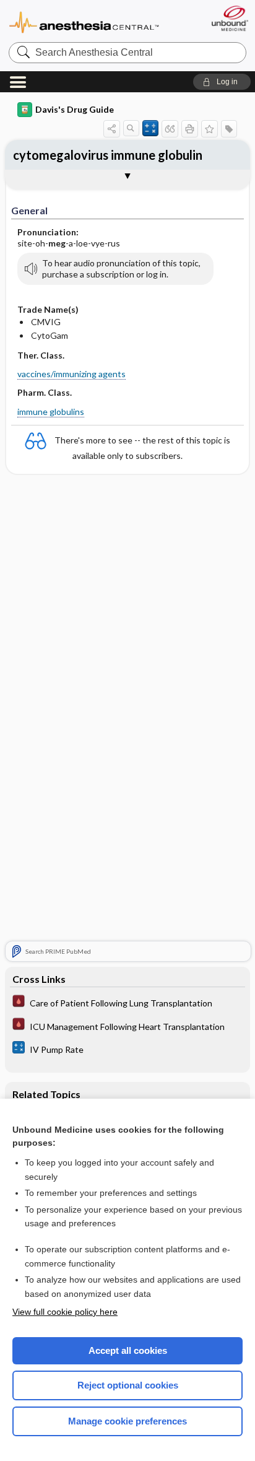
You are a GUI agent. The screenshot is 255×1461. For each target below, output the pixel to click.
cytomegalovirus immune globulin (107, 154)
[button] (222, 82)
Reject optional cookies (127, 1385)
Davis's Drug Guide (74, 109)
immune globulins (50, 411)
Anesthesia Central (84, 21)
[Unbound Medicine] (229, 18)
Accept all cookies (128, 1350)
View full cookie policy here (65, 1312)
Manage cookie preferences (127, 1421)
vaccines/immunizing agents (71, 374)
